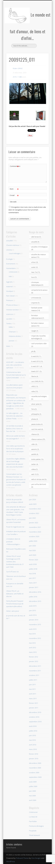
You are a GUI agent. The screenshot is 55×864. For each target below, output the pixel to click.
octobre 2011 (34, 675)
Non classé (10, 296)
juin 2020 (32, 546)
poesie (11, 340)
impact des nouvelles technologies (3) (38, 337)
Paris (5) (34, 409)
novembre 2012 (35, 638)
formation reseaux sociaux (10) (37, 324)
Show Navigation (42, 23)
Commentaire (14, 166)
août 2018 (32, 564)
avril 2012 (32, 647)
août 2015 (32, 606)
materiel (9, 286)
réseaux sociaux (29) (38, 439)
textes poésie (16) (37, 459)
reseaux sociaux (12, 309)
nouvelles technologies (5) (39, 397)
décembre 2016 (35, 592)
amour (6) (34, 262)
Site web (13, 202)
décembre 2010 (35, 712)
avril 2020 (32, 555)
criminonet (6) (36, 298)
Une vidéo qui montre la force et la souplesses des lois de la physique (15, 448)
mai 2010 (32, 740)
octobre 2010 (34, 717)
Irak (10, 276)
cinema (9, 250)
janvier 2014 (33, 620)
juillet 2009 (33, 786)
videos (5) (34, 469)
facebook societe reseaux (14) (36, 309)
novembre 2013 (35, 624)
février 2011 (33, 703)
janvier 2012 (33, 661)
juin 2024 (32, 499)
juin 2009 (32, 791)
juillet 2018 (33, 569)
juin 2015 (32, 610)
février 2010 (33, 754)
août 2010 (32, 726)
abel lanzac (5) (36, 237)
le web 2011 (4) (36, 366)
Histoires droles (15, 336)
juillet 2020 (33, 541)
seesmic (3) (35, 449)
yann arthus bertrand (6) (38, 485)
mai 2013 (32, 634)
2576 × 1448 (17, 77)
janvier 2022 (33, 522)
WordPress (10, 861)
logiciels (9, 282)
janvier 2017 (33, 587)
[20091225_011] (27, 93)
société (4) (34, 454)
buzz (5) (34, 277)
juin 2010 (32, 735)
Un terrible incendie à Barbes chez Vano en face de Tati (14, 428)
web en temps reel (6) (38, 479)
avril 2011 (32, 694)
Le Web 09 (33, 817)
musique (9, 291)
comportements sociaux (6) (39, 291)
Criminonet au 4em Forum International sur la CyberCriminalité (16, 375)
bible (11, 327)
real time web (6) (37, 429)
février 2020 (33, 560)
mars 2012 (33, 652)
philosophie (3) (36, 414)
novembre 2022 (35, 509)
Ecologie (9, 259)
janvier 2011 (33, 708)
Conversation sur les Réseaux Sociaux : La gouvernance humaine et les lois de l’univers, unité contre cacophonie (15, 479)
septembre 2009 (35, 777)
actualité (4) (35, 242)
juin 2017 (32, 578)
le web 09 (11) (36, 356)
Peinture (9, 300)
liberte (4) (34, 376)
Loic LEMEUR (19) (37, 381)
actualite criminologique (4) (39, 248)
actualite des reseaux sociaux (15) (38, 255)
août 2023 (32, 504)
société (9, 319)
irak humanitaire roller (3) (39, 344)
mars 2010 (33, 749)
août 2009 (32, 782)
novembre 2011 (35, 670)
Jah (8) (33, 351)
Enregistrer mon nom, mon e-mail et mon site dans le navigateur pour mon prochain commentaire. (27, 210)
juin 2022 (32, 518)
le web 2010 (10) (37, 361)
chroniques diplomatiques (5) (37, 283)
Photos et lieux (12, 305)
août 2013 (32, 629)
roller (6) (34, 444)
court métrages (14, 253)
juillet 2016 (33, 596)
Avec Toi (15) (35, 272)
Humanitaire (11, 268)
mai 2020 (32, 550)
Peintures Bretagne (36, 826)
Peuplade (32, 830)
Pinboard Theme (22, 858)
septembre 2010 (35, 721)
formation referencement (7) (37, 316)
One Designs (36, 858)
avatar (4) (34, 267)
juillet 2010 (33, 731)
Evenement (10, 264)
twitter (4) (34, 464)
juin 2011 (32, 684)
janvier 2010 (33, 758)
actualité (9, 240)
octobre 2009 (34, 772)
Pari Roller (33, 821)
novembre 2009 (35, 768)
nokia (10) (34, 391)
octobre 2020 (34, 536)
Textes (8, 323)
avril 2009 (32, 800)
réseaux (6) (35, 434)
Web (8, 346)
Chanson (12, 332)
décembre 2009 (35, 763)
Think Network (34, 835)
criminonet (13, 272)
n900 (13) (34, 386)
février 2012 (33, 657)
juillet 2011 (33, 680)
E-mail (14, 196)
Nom (14, 189)
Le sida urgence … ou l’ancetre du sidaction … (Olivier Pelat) (15, 416)
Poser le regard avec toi (15, 527)
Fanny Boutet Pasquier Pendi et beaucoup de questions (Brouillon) (14, 604)
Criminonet (33, 812)
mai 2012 (32, 643)
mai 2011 (32, 689)
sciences (9, 314)
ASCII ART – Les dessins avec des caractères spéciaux (15, 365)
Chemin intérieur (12, 245)
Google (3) (34, 331)
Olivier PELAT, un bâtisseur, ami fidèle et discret (14, 594)
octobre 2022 (34, 513)
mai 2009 (32, 795)
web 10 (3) (34, 474)
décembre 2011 (35, 666)
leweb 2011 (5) (36, 371)
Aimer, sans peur (12, 611)
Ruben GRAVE (18, 68)
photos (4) (34, 419)
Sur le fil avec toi (12, 571)
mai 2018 (32, 573)
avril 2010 (32, 745)
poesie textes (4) (36, 424)
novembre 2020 (35, 532)
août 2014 (32, 615)
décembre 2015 (35, 601)
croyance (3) (35, 303)
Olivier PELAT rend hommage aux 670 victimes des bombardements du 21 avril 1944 (15, 561)
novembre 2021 (35, 527)
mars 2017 (33, 583)
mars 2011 (33, 698)
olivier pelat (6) (36, 404)
